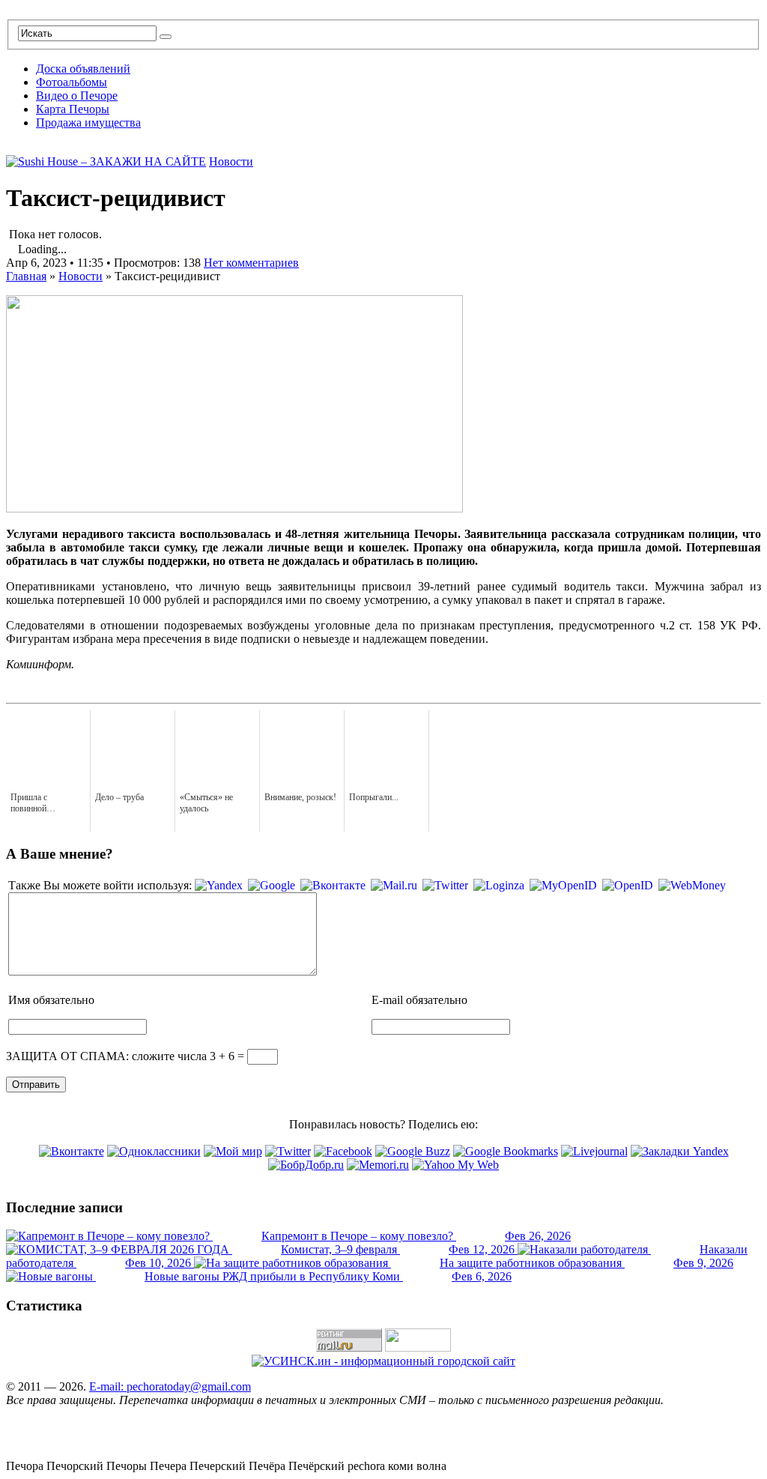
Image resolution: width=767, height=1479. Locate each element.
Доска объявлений (83, 68)
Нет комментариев (251, 262)
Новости (231, 161)
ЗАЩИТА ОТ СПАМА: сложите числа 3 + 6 (120, 1056)
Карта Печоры (72, 109)
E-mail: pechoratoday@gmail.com (170, 1386)
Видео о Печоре (77, 95)
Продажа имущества (88, 122)
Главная (26, 276)
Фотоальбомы (71, 82)
